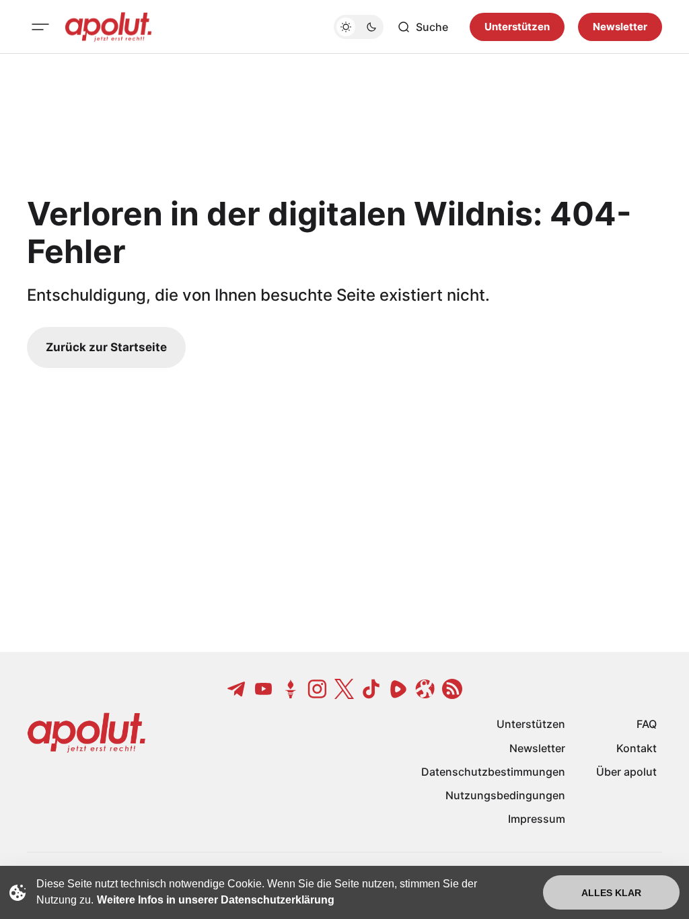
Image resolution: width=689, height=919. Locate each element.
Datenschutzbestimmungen (493, 771)
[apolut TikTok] (371, 689)
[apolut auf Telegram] (237, 689)
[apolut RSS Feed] (452, 689)
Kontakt (636, 748)
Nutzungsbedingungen (505, 795)
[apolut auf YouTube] (264, 689)
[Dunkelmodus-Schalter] (359, 27)
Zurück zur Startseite (106, 347)
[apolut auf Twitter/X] (344, 689)
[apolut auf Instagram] (317, 689)
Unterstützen (517, 26)
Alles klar (611, 892)
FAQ (647, 724)
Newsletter (620, 26)
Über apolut (626, 771)
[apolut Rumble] (398, 689)
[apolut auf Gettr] (291, 689)
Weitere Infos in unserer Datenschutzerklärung (215, 900)
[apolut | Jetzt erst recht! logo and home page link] (108, 26)
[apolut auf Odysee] (425, 689)
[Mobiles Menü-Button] (40, 26)
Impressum (536, 818)
